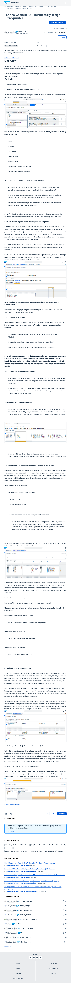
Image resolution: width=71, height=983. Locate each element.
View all (6, 947)
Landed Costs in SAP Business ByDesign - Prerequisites (33, 16)
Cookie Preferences (18, 978)
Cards (62, 845)
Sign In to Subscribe (57, 22)
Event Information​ (49, 851)
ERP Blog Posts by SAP (51, 6)
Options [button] (50, 25)
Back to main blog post (12, 804)
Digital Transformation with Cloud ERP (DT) (16, 851)
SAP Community (8, 6)
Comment (11, 831)
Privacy (18, 963)
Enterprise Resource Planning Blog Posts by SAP (22, 871)
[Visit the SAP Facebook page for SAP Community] (30, 957)
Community (15, 2)
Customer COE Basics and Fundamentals (24, 848)
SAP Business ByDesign (11, 45)
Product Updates (41, 46)
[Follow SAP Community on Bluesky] (34, 957)
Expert (60, 851)
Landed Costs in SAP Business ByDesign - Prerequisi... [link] (19, 8)
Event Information (35, 851)
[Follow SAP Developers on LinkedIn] (40, 957)
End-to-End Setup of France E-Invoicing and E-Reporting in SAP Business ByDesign (31, 881)
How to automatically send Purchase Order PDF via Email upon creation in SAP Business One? (34, 875)
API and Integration (10, 845)
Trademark (17, 973)
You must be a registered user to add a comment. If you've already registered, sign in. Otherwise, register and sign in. (34, 827)
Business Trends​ (52, 845)
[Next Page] (37, 854)
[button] (59, 37)
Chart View (8, 848)
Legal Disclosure (53, 968)
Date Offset (42, 848)
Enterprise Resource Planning (36, 6)
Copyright (18, 968)
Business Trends (38, 845)
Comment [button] (61, 813)
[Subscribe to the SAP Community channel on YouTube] (37, 957)
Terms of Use (53, 963)
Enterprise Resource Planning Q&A (17, 865)
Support (53, 973)
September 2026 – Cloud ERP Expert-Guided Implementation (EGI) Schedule (29, 869)
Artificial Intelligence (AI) (24, 845)
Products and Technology (20, 6)
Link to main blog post (11, 58)
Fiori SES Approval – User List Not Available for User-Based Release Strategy (29, 863)
